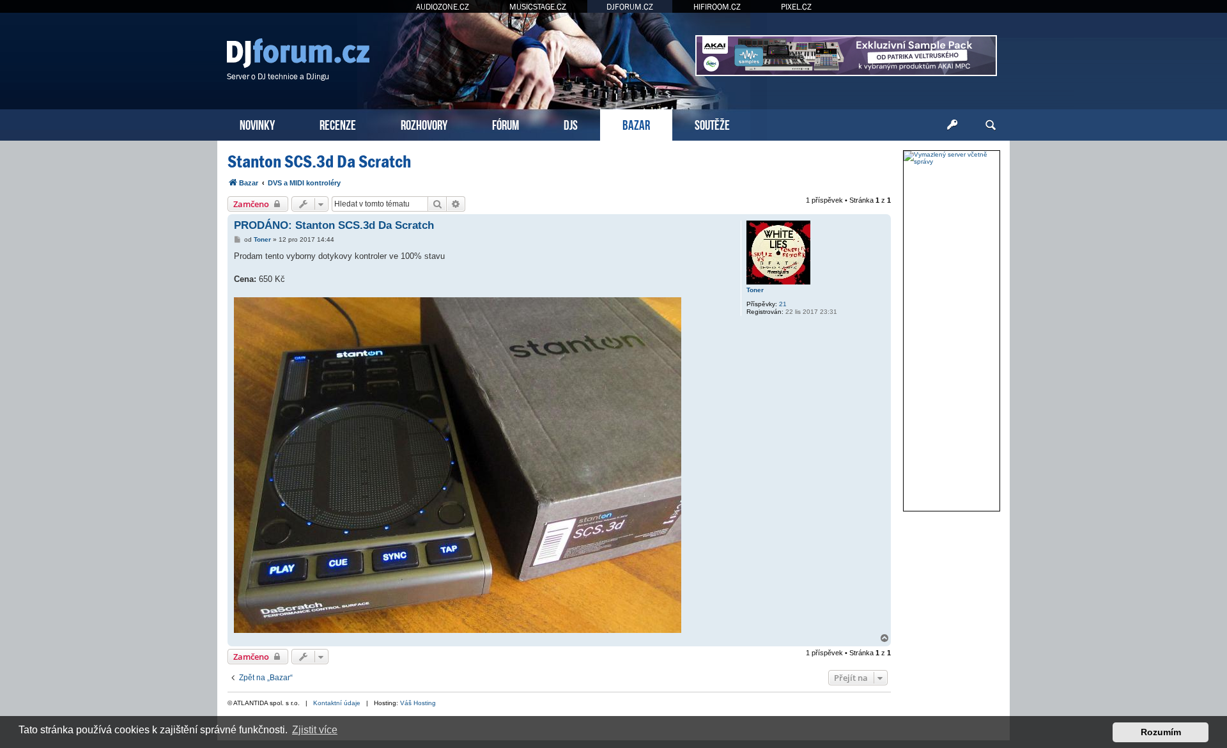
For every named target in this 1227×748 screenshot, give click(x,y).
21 (783, 304)
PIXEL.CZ (796, 7)
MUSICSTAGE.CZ (537, 7)
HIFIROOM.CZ (717, 7)
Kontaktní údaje (336, 702)
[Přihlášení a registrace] (952, 125)
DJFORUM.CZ (629, 7)
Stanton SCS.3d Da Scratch (319, 161)
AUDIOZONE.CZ (442, 7)
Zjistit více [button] (314, 729)
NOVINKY (257, 123)
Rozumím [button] (1161, 732)
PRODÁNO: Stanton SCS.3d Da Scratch (334, 225)
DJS (571, 123)
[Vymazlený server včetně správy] (951, 158)
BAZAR (636, 123)
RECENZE (338, 123)
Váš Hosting (418, 702)
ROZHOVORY (424, 123)
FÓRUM (505, 123)
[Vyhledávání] (990, 125)
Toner (755, 289)
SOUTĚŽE (712, 123)
